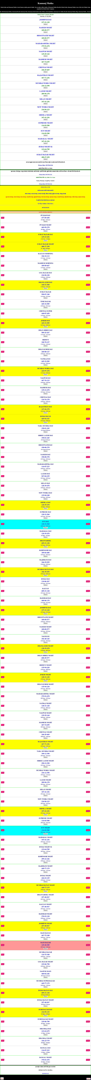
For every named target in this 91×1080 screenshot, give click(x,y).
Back (2, 1078)
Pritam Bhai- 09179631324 (45, 174)
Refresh (45, 24)
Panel (88, 217)
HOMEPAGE (45, 1073)
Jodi (3, 217)
